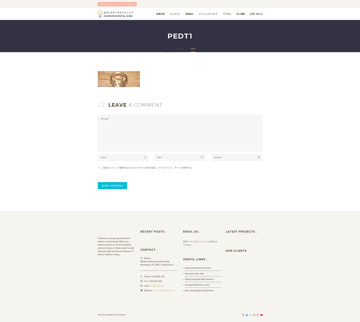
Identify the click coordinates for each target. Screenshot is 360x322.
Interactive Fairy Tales (194, 273)
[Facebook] (243, 315)
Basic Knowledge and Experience (199, 290)
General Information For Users (198, 268)
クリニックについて (208, 14)
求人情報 (240, 14)
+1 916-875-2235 (158, 276)
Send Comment (112, 185)
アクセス (227, 14)
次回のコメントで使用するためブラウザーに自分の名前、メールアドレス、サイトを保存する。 (148, 167)
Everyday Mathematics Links (197, 284)
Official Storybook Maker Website (199, 279)
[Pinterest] (258, 315)
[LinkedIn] (247, 315)
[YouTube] (261, 315)
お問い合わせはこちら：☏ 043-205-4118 (117, 4)
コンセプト (175, 14)
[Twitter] (250, 315)
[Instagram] (254, 315)
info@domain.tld (157, 285)
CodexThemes (120, 314)
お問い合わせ (256, 14)
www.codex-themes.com (163, 290)
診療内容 (160, 14)
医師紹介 (189, 14)
